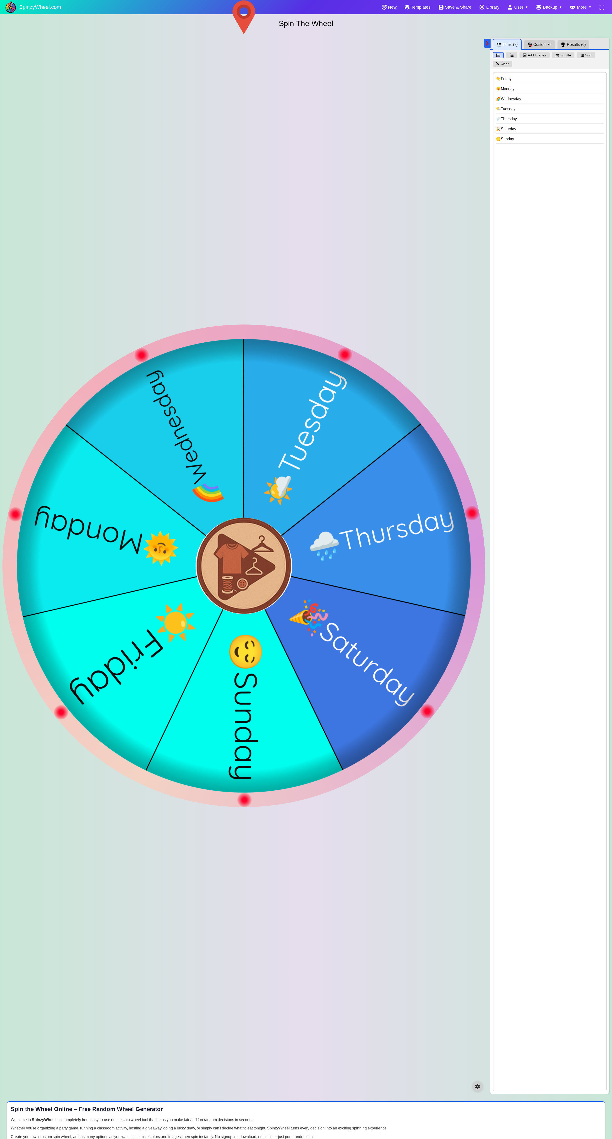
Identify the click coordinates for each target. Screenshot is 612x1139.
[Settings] (477, 1086)
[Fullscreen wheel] (602, 7)
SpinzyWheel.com (40, 7)
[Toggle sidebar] (487, 43)
